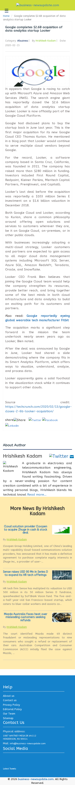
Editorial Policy (12, 709)
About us (8, 695)
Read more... (36, 494)
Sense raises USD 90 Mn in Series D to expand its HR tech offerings (25, 573)
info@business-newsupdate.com (28, 743)
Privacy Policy (11, 704)
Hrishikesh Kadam (46, 40)
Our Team (9, 713)
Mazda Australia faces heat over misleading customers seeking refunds (25, 617)
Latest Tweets (9, 768)
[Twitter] (58, 456)
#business (22, 40)
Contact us (10, 700)
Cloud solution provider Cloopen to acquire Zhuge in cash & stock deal (25, 529)
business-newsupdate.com (36, 779)
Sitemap (8, 718)
